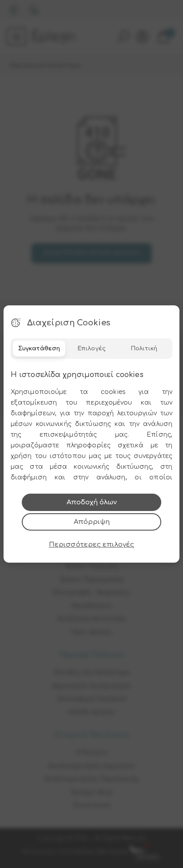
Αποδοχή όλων (92, 502)
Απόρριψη (92, 522)
